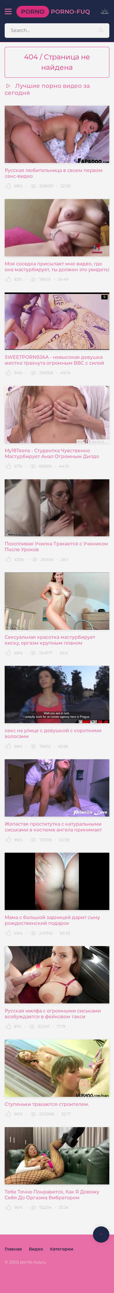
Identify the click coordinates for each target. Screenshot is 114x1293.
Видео (36, 1249)
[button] (8, 12)
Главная (13, 1249)
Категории (61, 1249)
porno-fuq (55, 11)
